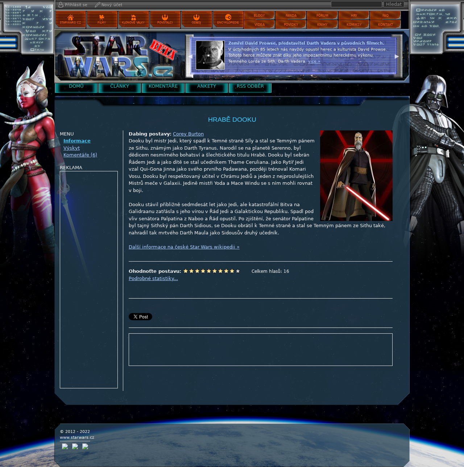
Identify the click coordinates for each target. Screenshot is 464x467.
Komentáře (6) (80, 155)
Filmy (102, 22)
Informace (77, 140)
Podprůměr (203, 271)
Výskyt (71, 148)
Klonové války (133, 22)
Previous (190, 55)
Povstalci (165, 22)
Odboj (196, 22)
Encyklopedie (228, 22)
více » (314, 61)
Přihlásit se (76, 5)
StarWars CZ (70, 22)
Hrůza (191, 271)
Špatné (197, 271)
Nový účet (112, 5)
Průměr (209, 271)
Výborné (226, 271)
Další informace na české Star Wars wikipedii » (184, 247)
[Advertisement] (89, 280)
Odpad (185, 271)
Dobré (220, 271)
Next (397, 55)
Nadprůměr (215, 271)
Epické (238, 271)
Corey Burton (188, 134)
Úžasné (232, 271)
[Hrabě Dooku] (117, 56)
